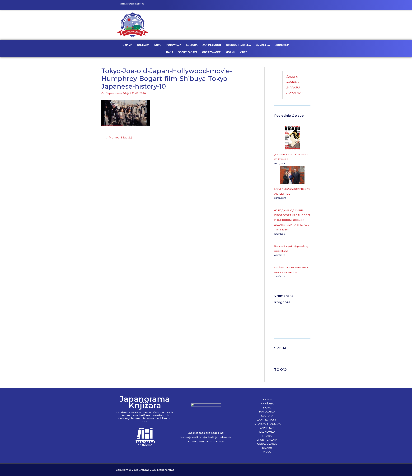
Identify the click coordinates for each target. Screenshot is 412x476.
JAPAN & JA (263, 45)
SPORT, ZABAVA (187, 52)
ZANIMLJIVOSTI (211, 45)
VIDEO (244, 52)
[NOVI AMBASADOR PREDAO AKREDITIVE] (292, 175)
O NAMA (127, 45)
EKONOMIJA (282, 45)
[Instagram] (285, 5)
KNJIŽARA (143, 45)
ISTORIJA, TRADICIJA (238, 45)
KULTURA (192, 45)
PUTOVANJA (173, 45)
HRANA (168, 52)
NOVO (158, 45)
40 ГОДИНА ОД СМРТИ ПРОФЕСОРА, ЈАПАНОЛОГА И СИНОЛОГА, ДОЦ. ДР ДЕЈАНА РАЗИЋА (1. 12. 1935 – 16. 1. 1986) (292, 220)
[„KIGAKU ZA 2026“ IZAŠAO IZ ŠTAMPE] (292, 138)
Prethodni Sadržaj (119, 137)
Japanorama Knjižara (145, 402)
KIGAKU (230, 52)
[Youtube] (293, 5)
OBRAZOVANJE (211, 52)
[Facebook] (278, 5)
